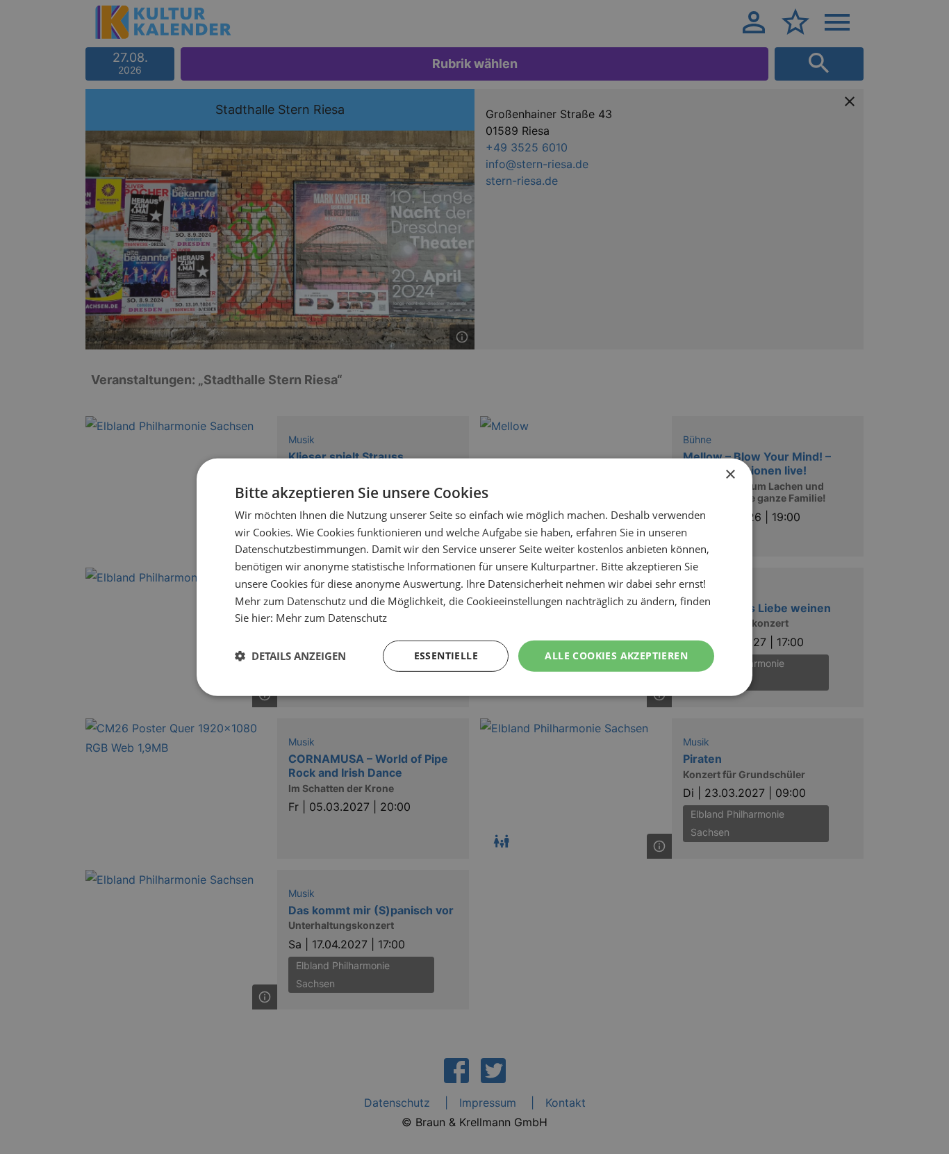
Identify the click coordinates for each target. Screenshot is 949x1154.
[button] (290, 655)
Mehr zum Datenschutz (331, 618)
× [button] (730, 474)
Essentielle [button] (446, 655)
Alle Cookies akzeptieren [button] (616, 655)
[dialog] (474, 576)
